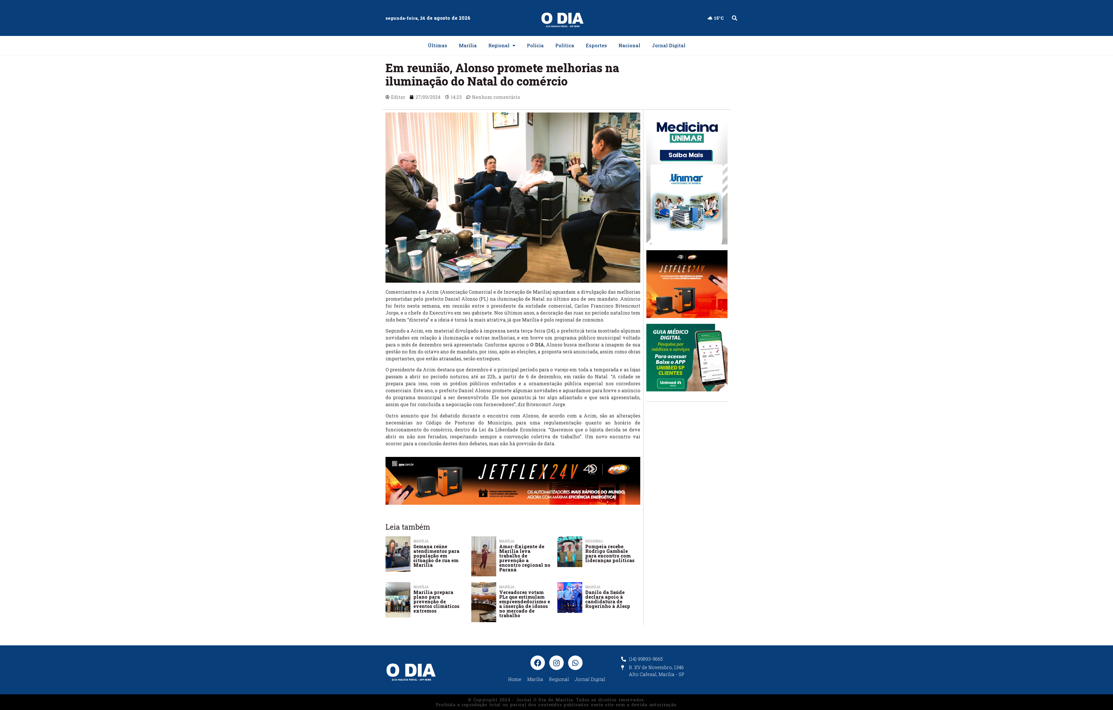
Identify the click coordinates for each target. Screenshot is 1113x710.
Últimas (437, 45)
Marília (468, 45)
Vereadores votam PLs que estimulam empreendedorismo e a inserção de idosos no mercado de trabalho (524, 603)
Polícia (535, 45)
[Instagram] (556, 662)
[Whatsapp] (575, 662)
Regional (499, 45)
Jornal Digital (668, 45)
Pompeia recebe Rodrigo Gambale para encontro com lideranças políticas (609, 553)
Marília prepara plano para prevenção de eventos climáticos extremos (436, 601)
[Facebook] (537, 662)
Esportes (596, 45)
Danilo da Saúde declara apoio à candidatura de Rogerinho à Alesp (607, 599)
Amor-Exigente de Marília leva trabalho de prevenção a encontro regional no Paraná (524, 558)
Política (564, 45)
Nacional (629, 45)
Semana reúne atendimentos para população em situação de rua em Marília (436, 555)
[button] (734, 18)
